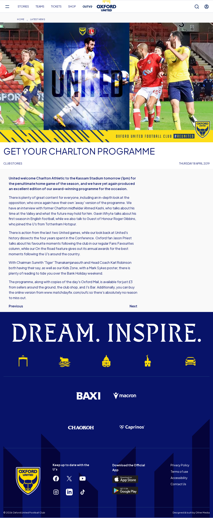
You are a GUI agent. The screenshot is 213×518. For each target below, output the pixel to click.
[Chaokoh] (81, 427)
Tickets (56, 6)
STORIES (23, 6)
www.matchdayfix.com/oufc (66, 292)
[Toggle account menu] (206, 6)
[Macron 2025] (125, 395)
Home (20, 19)
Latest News (37, 19)
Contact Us (178, 484)
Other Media (203, 512)
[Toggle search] (196, 6)
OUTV (88, 7)
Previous (16, 306)
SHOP (72, 6)
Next (133, 306)
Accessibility (179, 478)
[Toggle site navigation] (7, 6)
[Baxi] (88, 396)
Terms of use (179, 471)
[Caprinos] (132, 427)
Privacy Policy (180, 465)
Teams (40, 6)
